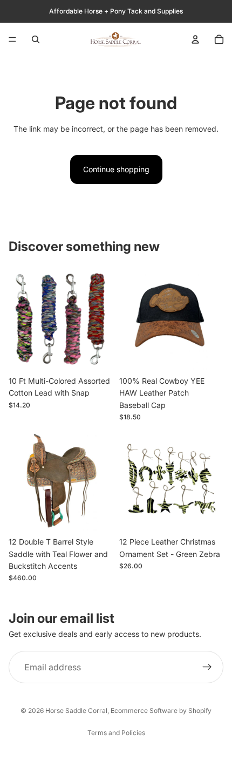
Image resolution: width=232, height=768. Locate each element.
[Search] (35, 39)
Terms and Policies (116, 733)
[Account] (195, 39)
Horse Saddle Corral (76, 710)
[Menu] (12, 39)
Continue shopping (116, 169)
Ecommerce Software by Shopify (161, 710)
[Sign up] (207, 667)
